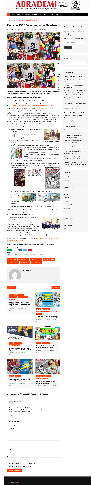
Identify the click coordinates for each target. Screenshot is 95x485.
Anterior (12, 287)
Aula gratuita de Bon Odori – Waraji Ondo (75, 103)
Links (56, 14)
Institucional (67, 201)
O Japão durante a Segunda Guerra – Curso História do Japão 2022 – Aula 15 (74, 157)
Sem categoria (68, 225)
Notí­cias (25, 297)
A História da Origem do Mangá (47, 317)
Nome (9, 443)
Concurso (66, 180)
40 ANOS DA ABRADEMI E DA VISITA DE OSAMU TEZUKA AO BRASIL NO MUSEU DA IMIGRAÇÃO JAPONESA (74, 92)
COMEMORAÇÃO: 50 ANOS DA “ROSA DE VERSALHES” (75, 122)
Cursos (40, 14)
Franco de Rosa (50, 259)
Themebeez (21, 482)
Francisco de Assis (36, 259)
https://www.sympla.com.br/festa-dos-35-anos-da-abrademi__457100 (32, 105)
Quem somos (19, 14)
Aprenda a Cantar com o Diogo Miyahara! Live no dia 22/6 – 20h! (20, 349)
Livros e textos (45, 309)
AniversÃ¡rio (13, 259)
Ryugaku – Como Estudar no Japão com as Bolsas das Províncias (75, 80)
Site (8, 456)
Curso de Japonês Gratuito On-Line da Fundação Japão (47, 347)
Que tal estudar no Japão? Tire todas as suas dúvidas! (74, 99)
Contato (51, 14)
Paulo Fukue (26, 262)
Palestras (39, 313)
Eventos (36, 29)
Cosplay (11, 294)
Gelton (16, 401)
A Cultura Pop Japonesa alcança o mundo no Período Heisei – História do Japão (75, 152)
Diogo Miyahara (24, 259)
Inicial (12, 14)
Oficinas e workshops (51, 311)
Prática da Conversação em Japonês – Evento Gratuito (74, 86)
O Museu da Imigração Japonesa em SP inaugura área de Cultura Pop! (20, 304)
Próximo (55, 287)
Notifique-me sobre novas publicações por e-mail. (22, 466)
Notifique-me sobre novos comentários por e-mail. (22, 463)
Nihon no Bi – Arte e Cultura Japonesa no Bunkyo (45, 382)
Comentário (10, 428)
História (34, 14)
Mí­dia (20, 297)
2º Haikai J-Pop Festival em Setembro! (74, 126)
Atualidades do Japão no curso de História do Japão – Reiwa (75, 147)
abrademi (10, 29)
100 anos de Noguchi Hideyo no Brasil (74, 112)
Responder (12, 415)
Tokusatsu (49, 29)
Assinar (68, 47)
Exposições (67, 197)
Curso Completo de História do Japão (73, 76)
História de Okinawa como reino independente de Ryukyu (72, 141)
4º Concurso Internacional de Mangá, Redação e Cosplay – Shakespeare (73, 131)
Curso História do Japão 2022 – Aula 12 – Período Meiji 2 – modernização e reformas (75, 163)
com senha (67, 176)
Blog (45, 14)
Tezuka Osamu (37, 262)
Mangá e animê (42, 29)
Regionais (27, 14)
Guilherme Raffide (14, 262)
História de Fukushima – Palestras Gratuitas (73, 116)
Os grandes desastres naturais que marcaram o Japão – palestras (73, 107)
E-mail (9, 449)
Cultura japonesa (19, 294)
